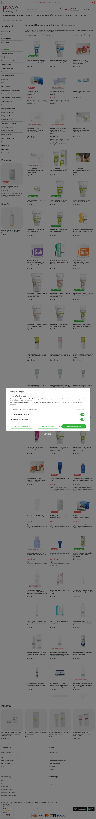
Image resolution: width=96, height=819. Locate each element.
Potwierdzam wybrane (21, 426)
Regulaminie (74, 402)
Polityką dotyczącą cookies (52, 399)
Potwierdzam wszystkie (74, 426)
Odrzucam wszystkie (48, 426)
